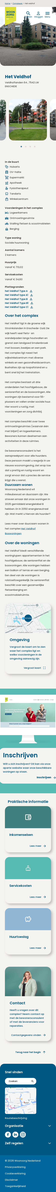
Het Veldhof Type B (16, 299)
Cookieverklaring (15, 1173)
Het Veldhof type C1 (16, 307)
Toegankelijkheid (15, 1186)
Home (7, 3)
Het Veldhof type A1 (16, 295)
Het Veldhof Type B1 (16, 303)
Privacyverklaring (15, 1167)
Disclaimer (11, 1180)
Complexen (18, 3)
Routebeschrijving (16, 1118)
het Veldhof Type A (16, 291)
